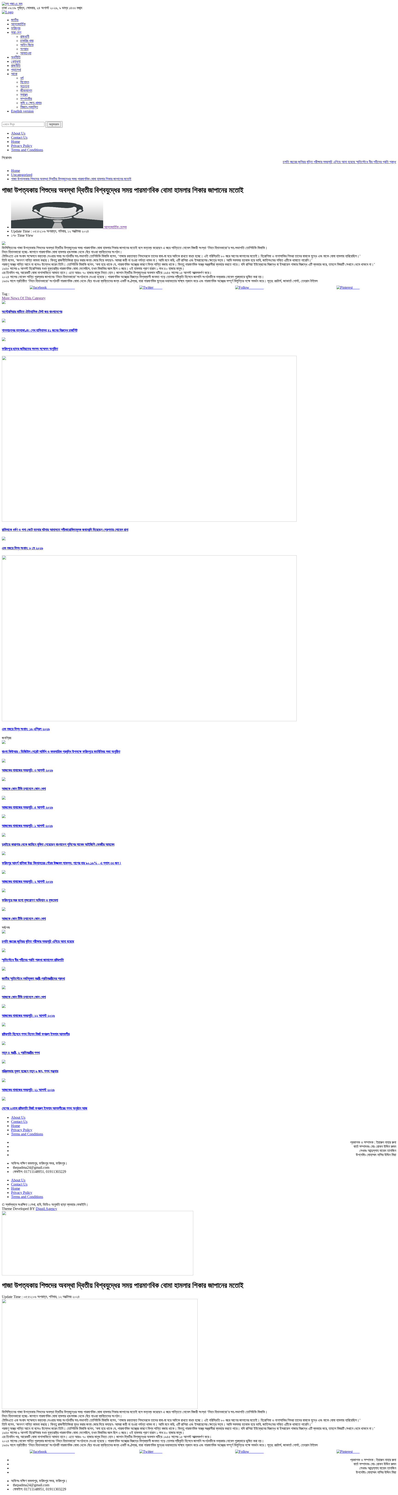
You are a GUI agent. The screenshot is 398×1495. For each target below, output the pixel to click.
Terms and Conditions (27, 150)
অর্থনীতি (15, 57)
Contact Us (19, 137)
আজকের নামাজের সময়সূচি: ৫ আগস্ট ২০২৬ (27, 807)
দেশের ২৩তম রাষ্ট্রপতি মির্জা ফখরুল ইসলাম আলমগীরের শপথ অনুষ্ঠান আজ (44, 1108)
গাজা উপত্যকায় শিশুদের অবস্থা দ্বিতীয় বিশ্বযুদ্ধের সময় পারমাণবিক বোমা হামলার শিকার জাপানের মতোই (71, 179)
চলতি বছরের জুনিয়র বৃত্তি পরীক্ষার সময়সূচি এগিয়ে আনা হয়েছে (299, 162)
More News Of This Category (24, 298)
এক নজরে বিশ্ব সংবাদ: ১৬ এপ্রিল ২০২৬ (26, 729)
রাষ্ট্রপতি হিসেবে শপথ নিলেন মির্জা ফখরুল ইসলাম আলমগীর (36, 1034)
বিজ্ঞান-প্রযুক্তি (29, 107)
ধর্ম (21, 78)
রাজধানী (24, 36)
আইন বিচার (26, 45)
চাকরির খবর (26, 41)
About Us (18, 133)
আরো (14, 74)
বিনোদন (24, 82)
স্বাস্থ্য (24, 95)
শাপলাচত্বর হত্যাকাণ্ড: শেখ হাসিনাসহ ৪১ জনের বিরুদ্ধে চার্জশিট (39, 330)
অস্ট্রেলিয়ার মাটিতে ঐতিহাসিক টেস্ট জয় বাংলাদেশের (32, 312)
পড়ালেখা (16, 70)
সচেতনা (24, 86)
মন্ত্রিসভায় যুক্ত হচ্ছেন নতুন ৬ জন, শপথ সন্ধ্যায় (30, 1071)
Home (15, 142)
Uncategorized (21, 175)
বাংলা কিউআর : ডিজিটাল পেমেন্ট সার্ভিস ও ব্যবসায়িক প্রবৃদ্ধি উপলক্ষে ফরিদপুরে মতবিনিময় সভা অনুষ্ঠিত (61, 751)
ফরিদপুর (15, 28)
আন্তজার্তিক (18, 24)
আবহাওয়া (25, 53)
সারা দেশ (16, 32)
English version (22, 111)
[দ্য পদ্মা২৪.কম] (12, 4)
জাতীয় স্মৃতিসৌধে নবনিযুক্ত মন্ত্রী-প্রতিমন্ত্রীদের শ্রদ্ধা (33, 978)
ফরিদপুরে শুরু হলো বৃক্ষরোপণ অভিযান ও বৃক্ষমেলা (30, 900)
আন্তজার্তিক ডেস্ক (115, 227)
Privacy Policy (21, 146)
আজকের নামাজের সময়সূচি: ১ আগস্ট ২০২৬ (27, 826)
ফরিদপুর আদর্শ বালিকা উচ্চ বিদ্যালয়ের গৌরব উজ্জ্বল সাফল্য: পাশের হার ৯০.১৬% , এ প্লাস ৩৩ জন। (61, 863)
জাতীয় (14, 20)
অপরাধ (24, 49)
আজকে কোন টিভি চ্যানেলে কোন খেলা (24, 789)
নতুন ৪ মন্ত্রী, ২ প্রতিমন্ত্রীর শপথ (21, 1053)
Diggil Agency (46, 1209)
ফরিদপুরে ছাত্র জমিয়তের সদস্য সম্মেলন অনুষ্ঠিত (30, 349)
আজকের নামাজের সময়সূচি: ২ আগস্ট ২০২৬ (27, 881)
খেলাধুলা (15, 61)
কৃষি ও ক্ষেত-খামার (30, 103)
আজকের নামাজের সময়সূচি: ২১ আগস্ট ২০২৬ (28, 1090)
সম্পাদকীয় (26, 99)
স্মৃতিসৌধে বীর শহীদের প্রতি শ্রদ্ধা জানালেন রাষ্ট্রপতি (33, 960)
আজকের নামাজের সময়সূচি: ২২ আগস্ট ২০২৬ (28, 1016)
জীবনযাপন (26, 90)
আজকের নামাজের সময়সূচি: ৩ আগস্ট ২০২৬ (27, 770)
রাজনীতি (15, 66)
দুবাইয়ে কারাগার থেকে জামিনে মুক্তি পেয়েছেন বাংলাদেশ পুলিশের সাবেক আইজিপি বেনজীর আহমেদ (58, 844)
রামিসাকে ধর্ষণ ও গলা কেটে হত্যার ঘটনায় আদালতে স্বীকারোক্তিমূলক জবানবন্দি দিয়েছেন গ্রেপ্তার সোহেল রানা (65, 530)
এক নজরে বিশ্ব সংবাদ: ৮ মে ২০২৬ (22, 548)
